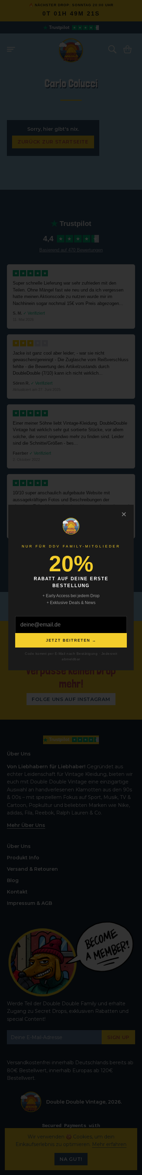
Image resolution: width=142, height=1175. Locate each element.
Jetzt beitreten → (71, 640)
